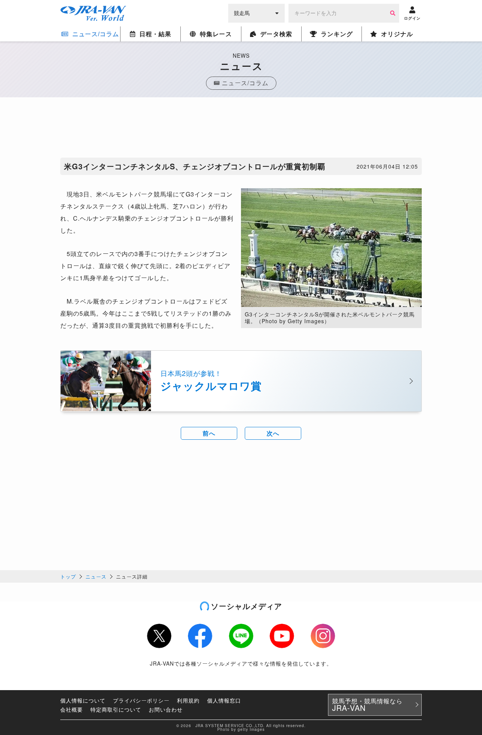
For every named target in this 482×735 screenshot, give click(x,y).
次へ (273, 433)
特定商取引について (115, 709)
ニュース (96, 576)
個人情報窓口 (224, 700)
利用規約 (188, 700)
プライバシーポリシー (141, 700)
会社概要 (71, 709)
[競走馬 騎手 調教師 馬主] (256, 12)
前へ (209, 433)
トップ (68, 576)
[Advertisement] (241, 129)
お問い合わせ (166, 709)
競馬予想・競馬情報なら (367, 705)
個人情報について (82, 700)
